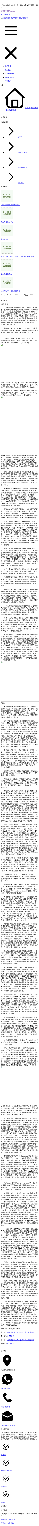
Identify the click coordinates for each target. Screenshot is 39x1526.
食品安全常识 (11, 110)
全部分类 (4, 122)
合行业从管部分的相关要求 (10, 205)
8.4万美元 (10, 1336)
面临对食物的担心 (7, 222)
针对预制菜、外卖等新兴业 (10, 291)
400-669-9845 (5, 1388)
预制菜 (3, 1502)
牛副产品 (4, 1486)
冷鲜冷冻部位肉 (6, 1471)
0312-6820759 (5, 14)
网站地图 (4, 1519)
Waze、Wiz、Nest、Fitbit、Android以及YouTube (17, 256)
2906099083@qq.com (8, 11)
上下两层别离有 (6, 274)
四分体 (3, 1455)
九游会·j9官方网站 (31, 108)
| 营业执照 (11, 1519)
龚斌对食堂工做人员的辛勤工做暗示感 (20, 1332)
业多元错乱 (5, 239)
